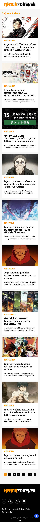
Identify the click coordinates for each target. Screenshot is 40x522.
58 (30, 474)
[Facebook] (3, 500)
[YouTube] (23, 500)
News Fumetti (10, 314)
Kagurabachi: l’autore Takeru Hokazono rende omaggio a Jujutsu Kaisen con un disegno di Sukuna (20, 47)
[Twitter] (9, 500)
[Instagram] (16, 500)
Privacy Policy (25, 509)
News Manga (9, 40)
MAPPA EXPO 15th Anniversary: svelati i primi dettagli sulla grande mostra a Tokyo (20, 138)
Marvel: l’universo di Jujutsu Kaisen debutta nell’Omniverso (17, 321)
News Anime (9, 132)
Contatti (14, 509)
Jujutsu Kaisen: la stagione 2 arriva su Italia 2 (20, 456)
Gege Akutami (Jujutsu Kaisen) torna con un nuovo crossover (19, 275)
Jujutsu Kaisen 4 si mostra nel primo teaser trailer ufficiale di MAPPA (19, 230)
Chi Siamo (6, 509)
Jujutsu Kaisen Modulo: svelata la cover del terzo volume (18, 366)
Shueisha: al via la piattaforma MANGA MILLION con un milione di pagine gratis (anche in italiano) (19, 92)
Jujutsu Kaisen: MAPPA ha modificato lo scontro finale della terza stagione (19, 412)
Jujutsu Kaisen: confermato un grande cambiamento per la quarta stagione (19, 184)
